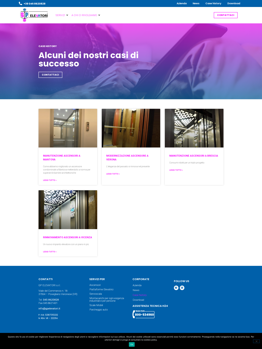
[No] (256, 341)
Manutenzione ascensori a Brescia (193, 155)
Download (233, 3)
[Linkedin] (182, 288)
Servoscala (95, 293)
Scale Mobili (96, 305)
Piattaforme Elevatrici (101, 289)
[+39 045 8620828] (20, 3)
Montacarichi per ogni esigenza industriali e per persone (106, 299)
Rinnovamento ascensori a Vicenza (67, 237)
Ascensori (95, 285)
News (196, 3)
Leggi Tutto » (50, 180)
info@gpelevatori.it (49, 308)
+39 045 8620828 (34, 3)
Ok (131, 344)
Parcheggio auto (98, 309)
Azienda (182, 3)
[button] (62, 15)
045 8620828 (51, 299)
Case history (213, 3)
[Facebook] (176, 288)
